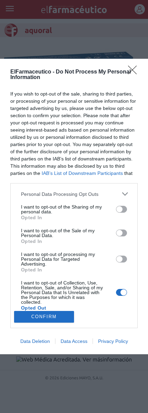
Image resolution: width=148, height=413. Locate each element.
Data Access (74, 341)
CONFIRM (44, 316)
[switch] (121, 209)
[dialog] (74, 206)
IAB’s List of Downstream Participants (82, 173)
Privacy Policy (113, 341)
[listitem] (74, 194)
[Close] (134, 72)
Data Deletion (35, 341)
